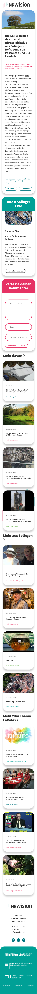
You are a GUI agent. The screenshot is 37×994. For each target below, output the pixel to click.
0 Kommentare (19, 68)
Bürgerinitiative (17, 181)
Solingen (28, 64)
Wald (11, 99)
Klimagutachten (10, 183)
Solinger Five (21, 64)
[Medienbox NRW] (18, 955)
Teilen (11, 189)
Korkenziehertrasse (15, 179)
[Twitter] (23, 940)
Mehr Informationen (15, 271)
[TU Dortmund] (18, 976)
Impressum (31, 985)
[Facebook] (13, 940)
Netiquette (18, 985)
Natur (27, 76)
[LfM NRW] (18, 965)
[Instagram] (18, 940)
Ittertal (24, 179)
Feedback (26, 189)
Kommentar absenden (16, 346)
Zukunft (25, 99)
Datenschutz (6, 985)
